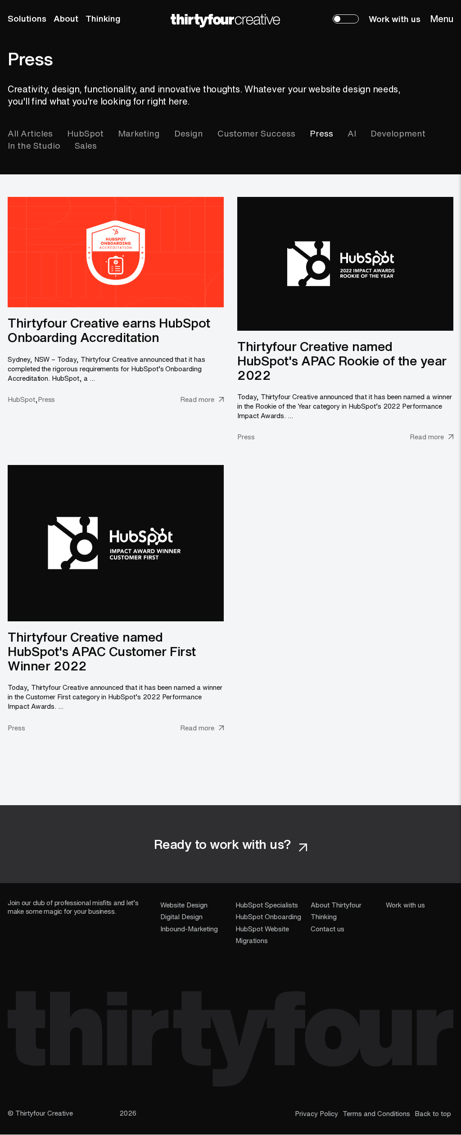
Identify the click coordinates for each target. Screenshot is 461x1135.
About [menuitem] (66, 18)
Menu (441, 18)
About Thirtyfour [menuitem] (336, 905)
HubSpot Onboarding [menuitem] (268, 916)
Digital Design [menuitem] (181, 916)
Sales (86, 145)
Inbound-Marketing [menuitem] (189, 929)
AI (352, 133)
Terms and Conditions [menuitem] (376, 1113)
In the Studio (34, 145)
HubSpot (85, 133)
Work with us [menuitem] (394, 19)
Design (188, 133)
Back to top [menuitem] (433, 1113)
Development (398, 133)
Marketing (139, 133)
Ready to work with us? (224, 843)
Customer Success (256, 133)
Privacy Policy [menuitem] (316, 1113)
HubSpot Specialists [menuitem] (266, 905)
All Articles (30, 133)
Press (321, 133)
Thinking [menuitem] (103, 18)
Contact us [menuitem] (327, 929)
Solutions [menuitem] (27, 18)
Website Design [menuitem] (184, 905)
